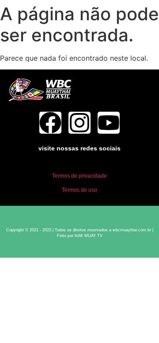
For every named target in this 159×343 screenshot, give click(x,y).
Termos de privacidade (79, 176)
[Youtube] (109, 123)
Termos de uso (79, 190)
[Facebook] (50, 123)
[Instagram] (79, 123)
